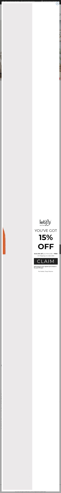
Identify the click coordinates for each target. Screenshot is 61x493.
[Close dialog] (57, 3)
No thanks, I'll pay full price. (45, 271)
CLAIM (46, 261)
